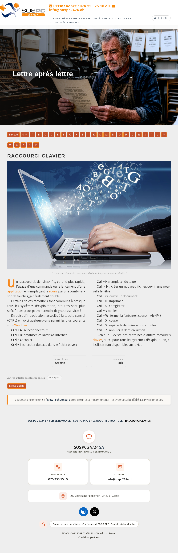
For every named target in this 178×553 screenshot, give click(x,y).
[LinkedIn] (83, 511)
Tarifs (126, 18)
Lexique (13, 134)
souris (53, 291)
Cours (116, 18)
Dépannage (70, 18)
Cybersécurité (89, 18)
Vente (106, 18)
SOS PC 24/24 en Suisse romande (49, 420)
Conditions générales (89, 537)
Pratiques (54, 377)
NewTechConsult (58, 399)
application (15, 291)
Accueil (55, 18)
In (36, 145)
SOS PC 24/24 (81, 420)
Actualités (58, 22)
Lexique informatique (107, 420)
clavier (97, 340)
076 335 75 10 (92, 6)
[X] (94, 511)
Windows (20, 325)
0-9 (24, 134)
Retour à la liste (16, 386)
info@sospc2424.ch (66, 10)
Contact (73, 22)
